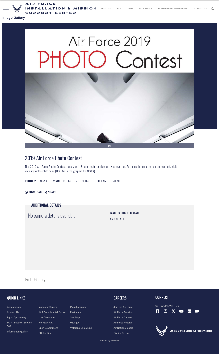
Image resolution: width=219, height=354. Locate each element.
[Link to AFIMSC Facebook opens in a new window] (157, 311)
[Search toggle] (213, 8)
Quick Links (16, 298)
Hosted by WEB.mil (109, 340)
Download (35, 192)
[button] (5, 8)
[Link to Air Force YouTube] (181, 311)
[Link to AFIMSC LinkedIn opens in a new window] (189, 311)
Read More (116, 219)
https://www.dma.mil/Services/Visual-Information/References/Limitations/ (147, 244)
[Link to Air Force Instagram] (165, 311)
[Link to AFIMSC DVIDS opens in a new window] (197, 311)
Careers (120, 298)
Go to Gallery (35, 279)
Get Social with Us (167, 305)
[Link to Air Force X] (173, 311)
